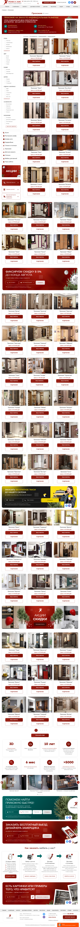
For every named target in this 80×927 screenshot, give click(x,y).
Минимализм (9, 46)
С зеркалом (8, 92)
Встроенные (9, 104)
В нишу (7, 123)
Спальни (7, 155)
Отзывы (68, 6)
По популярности (33, 36)
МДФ (7, 88)
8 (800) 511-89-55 (61, 2)
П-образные (8, 83)
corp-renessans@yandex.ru (69, 919)
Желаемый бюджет (27, 282)
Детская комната (10, 152)
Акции (61, 6)
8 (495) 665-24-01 (61, 0)
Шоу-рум (45, 6)
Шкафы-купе (9, 139)
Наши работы (9, 161)
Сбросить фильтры (11, 126)
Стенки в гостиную (11, 145)
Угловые (8, 81)
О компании (16, 6)
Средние (8, 71)
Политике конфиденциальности (13, 287)
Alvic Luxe (8, 96)
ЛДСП (7, 90)
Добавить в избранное (53, 920)
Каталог (25, 6)
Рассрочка (53, 6)
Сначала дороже (51, 36)
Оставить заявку (10, 876)
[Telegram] (69, 2)
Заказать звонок (49, 2)
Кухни (7, 132)
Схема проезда (52, 917)
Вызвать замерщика (30, 876)
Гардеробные (9, 142)
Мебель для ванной (11, 158)
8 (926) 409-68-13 (61, 4)
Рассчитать (36, 61)
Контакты (75, 6)
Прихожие (11, 10)
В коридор (8, 117)
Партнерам (63, 910)
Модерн (8, 44)
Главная (7, 6)
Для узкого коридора (10, 119)
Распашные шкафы (10, 136)
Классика (8, 40)
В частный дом (9, 121)
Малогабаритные (9, 73)
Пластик (8, 94)
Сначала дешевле (42, 36)
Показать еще (40, 735)
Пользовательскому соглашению (25, 287)
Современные (9, 42)
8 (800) (68, 913)
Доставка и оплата (35, 6)
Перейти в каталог (69, 876)
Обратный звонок (70, 917)
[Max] (72, 2)
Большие (8, 69)
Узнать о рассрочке (49, 876)
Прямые (8, 79)
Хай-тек (8, 48)
